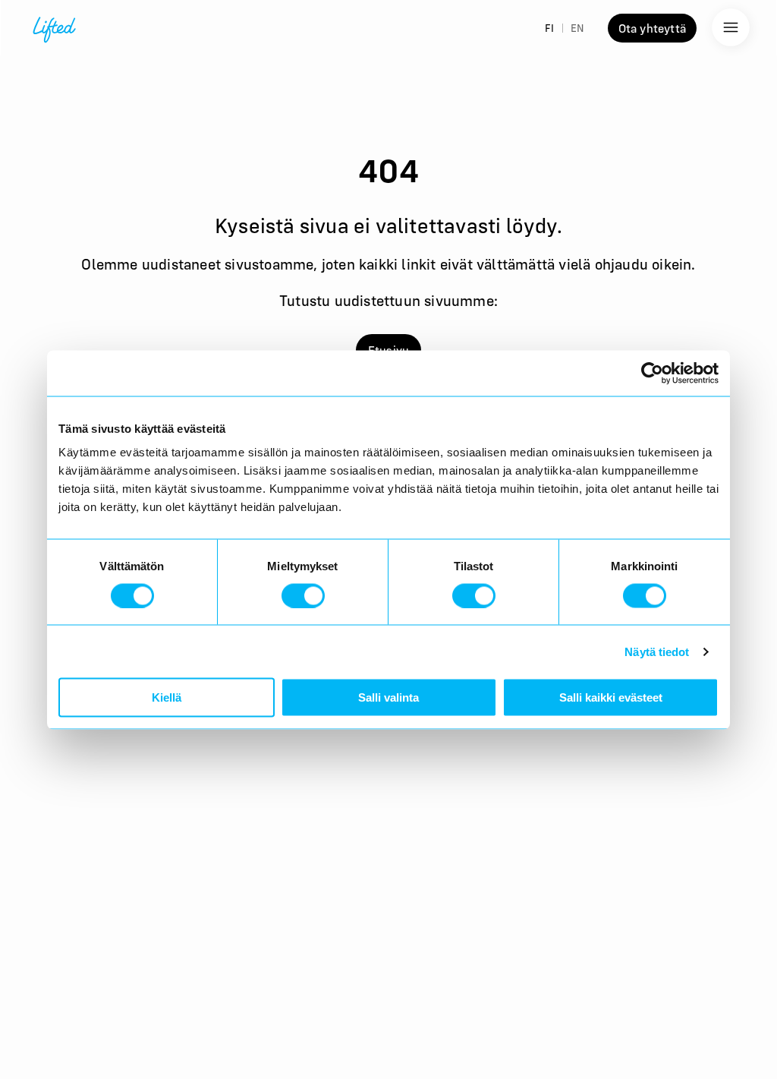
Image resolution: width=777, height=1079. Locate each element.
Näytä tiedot (656, 651)
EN (577, 28)
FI (549, 28)
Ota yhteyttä (652, 28)
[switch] (303, 595)
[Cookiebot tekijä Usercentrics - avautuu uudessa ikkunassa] (652, 372)
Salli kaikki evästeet (610, 697)
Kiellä (166, 697)
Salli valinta (388, 697)
